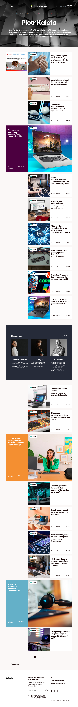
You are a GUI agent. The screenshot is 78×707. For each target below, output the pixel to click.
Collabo (60, 14)
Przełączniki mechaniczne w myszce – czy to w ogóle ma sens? (58, 107)
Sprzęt (13, 14)
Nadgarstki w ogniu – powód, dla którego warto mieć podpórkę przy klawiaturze (59, 58)
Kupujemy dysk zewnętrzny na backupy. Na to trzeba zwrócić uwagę (60, 204)
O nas (53, 678)
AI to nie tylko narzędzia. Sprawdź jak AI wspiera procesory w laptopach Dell (60, 230)
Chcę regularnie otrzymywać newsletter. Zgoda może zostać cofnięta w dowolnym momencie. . (38, 697)
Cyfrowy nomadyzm (32, 14)
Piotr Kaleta (55, 72)
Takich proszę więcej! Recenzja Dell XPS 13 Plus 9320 (59, 512)
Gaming (48, 14)
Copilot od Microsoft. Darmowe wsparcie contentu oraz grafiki (59, 277)
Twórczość (41, 14)
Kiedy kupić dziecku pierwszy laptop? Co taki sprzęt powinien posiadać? (59, 562)
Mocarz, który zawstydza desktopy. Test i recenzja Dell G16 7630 (15, 134)
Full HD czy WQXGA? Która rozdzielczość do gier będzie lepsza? (60, 301)
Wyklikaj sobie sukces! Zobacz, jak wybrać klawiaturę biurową (60, 82)
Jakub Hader (58, 359)
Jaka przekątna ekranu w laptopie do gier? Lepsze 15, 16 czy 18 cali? (60, 634)
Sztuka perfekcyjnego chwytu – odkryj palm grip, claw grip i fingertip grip (59, 537)
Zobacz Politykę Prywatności (38, 698)
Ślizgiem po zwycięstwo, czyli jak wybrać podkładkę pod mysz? (60, 416)
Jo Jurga (39, 359)
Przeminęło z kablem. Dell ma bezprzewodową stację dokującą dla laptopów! (59, 392)
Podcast (54, 14)
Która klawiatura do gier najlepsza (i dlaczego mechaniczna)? (59, 253)
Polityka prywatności (57, 681)
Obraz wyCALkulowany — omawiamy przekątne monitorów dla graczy (60, 180)
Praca (8, 14)
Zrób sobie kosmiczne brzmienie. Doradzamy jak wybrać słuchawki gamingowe (15, 589)
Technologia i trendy (22, 14)
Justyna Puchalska (19, 359)
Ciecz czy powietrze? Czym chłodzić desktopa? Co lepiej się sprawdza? (60, 489)
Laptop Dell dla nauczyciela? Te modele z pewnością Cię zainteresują (16, 441)
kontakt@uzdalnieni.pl (58, 683)
